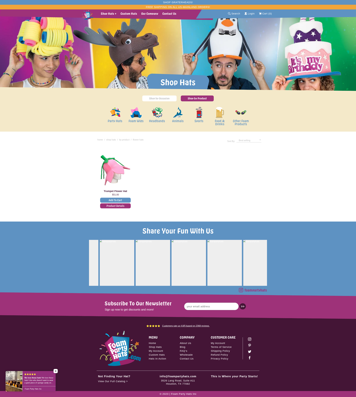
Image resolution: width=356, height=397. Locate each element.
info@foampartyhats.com (178, 376)
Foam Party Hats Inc (183, 394)
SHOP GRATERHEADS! (178, 2)
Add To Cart (115, 200)
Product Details (115, 205)
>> (242, 306)
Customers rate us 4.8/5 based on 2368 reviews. (186, 326)
